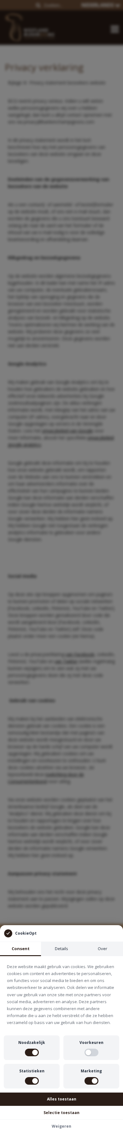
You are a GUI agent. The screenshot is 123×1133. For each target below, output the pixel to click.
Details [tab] (61, 948)
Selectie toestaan (61, 1112)
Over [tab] (102, 948)
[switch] (32, 1052)
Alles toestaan (61, 1099)
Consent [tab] (21, 948)
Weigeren (61, 1126)
